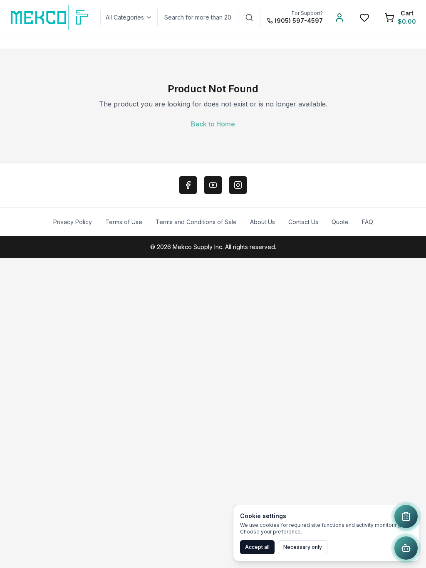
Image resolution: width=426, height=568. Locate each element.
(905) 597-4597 (299, 20)
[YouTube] (213, 185)
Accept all (257, 547)
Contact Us (303, 221)
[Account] (339, 17)
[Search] (249, 17)
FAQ (367, 221)
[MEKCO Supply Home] (50, 17)
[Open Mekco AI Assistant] (406, 548)
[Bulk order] (406, 516)
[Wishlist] (364, 17)
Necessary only (302, 547)
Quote (340, 221)
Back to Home (213, 124)
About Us (262, 221)
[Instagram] (238, 185)
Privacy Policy (72, 221)
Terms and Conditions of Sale (196, 221)
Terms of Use (123, 221)
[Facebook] (188, 185)
